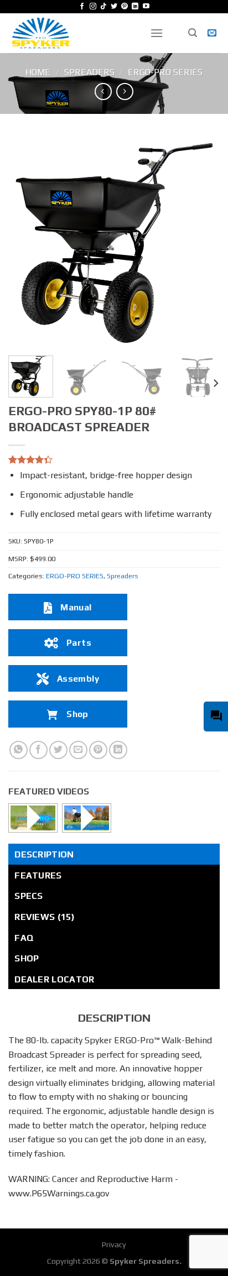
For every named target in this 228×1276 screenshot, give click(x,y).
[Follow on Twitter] (114, 7)
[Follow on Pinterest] (124, 7)
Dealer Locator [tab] (54, 979)
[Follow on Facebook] (82, 7)
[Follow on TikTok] (103, 7)
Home (37, 72)
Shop (77, 714)
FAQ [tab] (24, 938)
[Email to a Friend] (78, 750)
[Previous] (27, 242)
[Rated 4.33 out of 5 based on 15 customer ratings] (114, 459)
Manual (76, 607)
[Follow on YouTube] (146, 7)
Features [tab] (38, 875)
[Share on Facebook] (38, 750)
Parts (78, 642)
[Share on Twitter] (58, 750)
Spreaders (89, 72)
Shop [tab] (26, 958)
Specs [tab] (28, 896)
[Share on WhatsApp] (18, 750)
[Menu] (156, 32)
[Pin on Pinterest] (98, 750)
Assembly (78, 678)
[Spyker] (70, 33)
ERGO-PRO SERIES (165, 72)
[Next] (201, 242)
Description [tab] (44, 854)
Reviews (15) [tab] (44, 917)
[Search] (192, 33)
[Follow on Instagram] (93, 7)
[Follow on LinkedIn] (135, 7)
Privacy (114, 1244)
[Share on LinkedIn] (118, 750)
